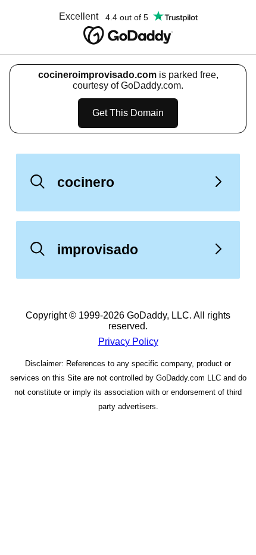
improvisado (97, 249)
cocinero (85, 182)
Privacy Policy (128, 341)
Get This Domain (128, 113)
